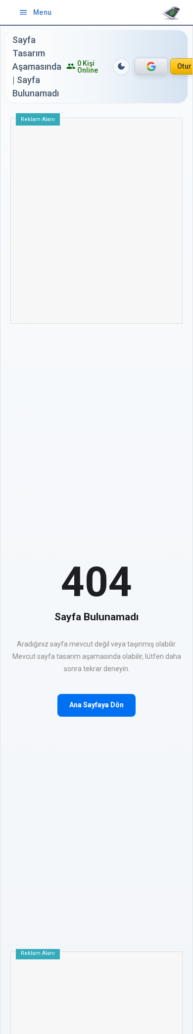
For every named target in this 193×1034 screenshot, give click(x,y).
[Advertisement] (96, 224)
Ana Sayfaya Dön (96, 705)
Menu (35, 12)
